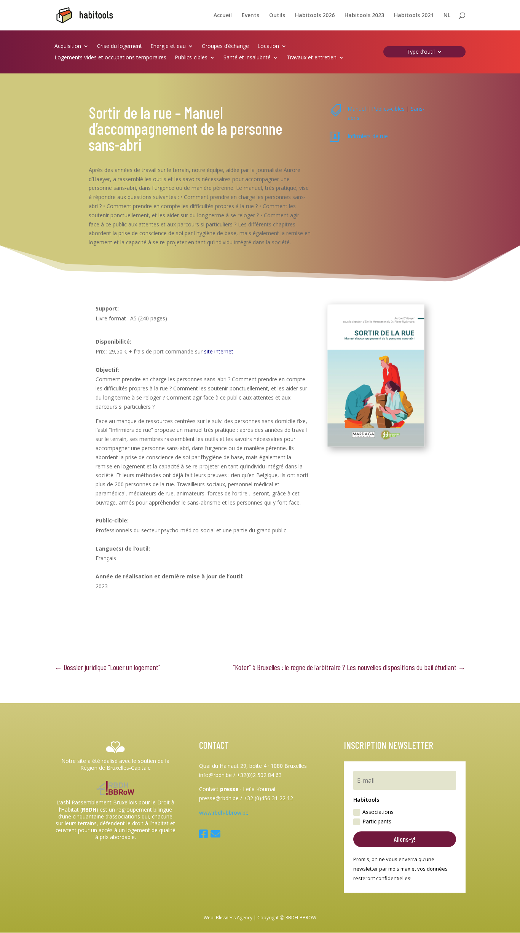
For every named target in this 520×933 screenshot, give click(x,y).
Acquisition (67, 46)
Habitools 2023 (364, 16)
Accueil (223, 16)
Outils (277, 16)
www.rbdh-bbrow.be (224, 812)
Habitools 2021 (414, 16)
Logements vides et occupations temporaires (110, 58)
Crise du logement (119, 46)
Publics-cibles (191, 58)
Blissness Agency (234, 917)
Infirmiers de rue (368, 136)
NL (446, 16)
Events (250, 16)
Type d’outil (421, 52)
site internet (219, 351)
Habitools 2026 (315, 16)
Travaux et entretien (312, 58)
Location (268, 46)
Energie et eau (168, 46)
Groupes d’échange (225, 46)
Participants (376, 821)
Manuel (357, 108)
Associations (378, 811)
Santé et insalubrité (247, 58)
